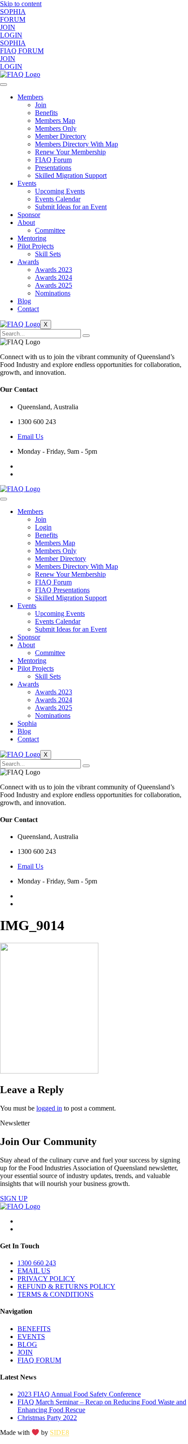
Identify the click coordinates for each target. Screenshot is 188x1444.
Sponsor (28, 214)
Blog (24, 301)
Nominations (52, 293)
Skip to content (21, 3)
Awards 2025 (53, 285)
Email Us (30, 436)
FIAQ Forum (53, 159)
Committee (50, 230)
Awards (28, 261)
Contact (28, 309)
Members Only (56, 128)
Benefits (46, 112)
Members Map (55, 120)
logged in (49, 1108)
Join (40, 105)
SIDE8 (59, 1433)
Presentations (53, 167)
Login (43, 527)
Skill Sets (48, 254)
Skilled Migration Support (71, 175)
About (26, 222)
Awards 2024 (53, 277)
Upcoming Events (60, 191)
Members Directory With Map (76, 144)
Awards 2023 (53, 269)
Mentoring (31, 238)
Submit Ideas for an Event (71, 207)
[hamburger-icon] (3, 84)
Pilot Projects (35, 246)
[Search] (86, 335)
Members (30, 97)
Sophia (27, 723)
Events (26, 183)
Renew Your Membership (70, 152)
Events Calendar (57, 199)
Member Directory (60, 136)
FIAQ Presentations (62, 590)
